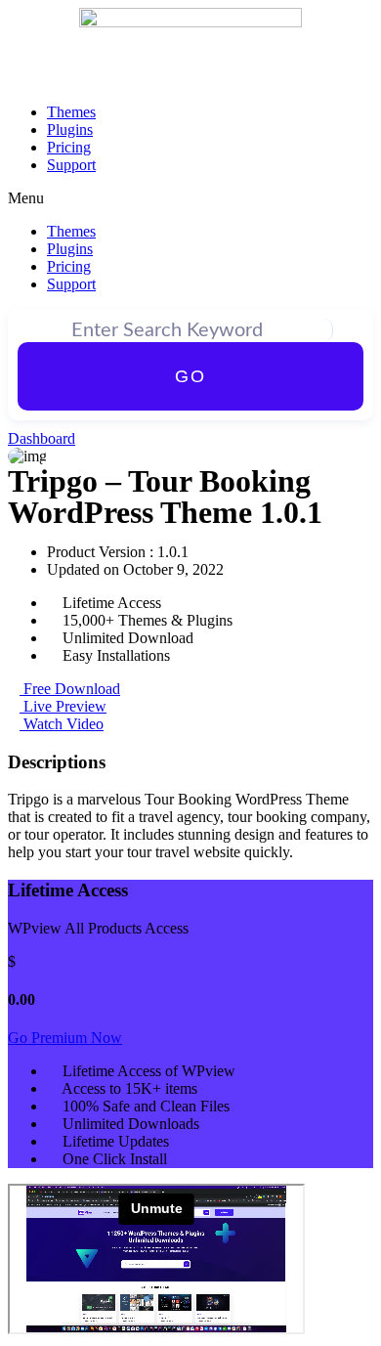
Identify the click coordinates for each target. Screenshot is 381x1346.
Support (71, 164)
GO (190, 376)
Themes (71, 112)
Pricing (69, 147)
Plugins (70, 129)
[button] (190, 198)
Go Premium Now (65, 1037)
